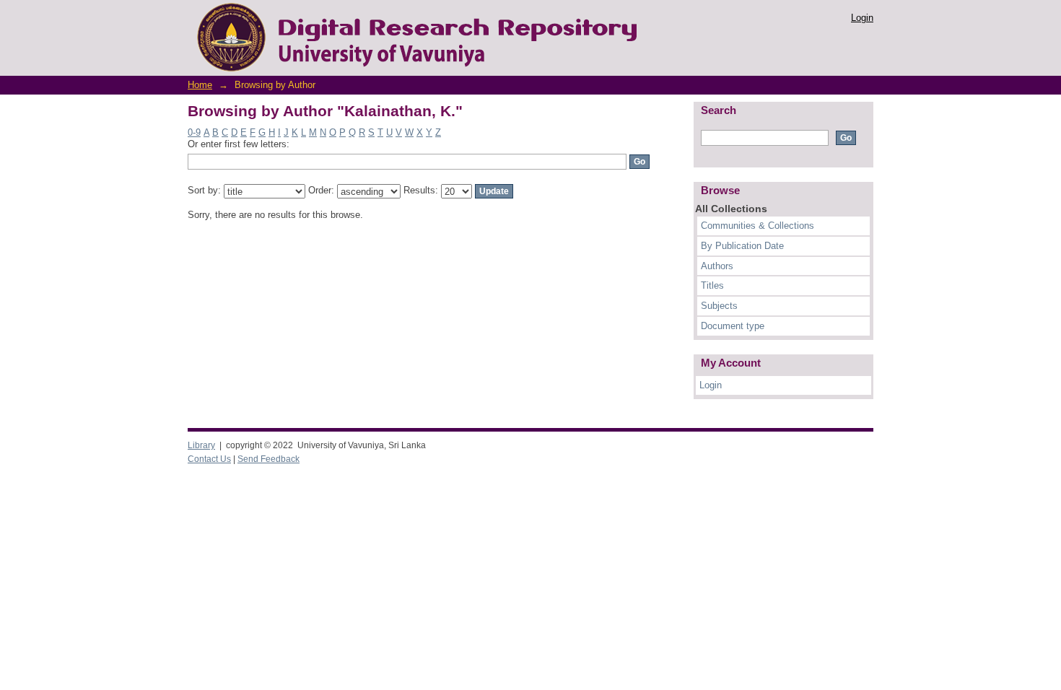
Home (200, 84)
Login (862, 17)
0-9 (194, 132)
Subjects (719, 305)
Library (201, 445)
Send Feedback (268, 459)
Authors (717, 266)
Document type (732, 325)
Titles (712, 285)
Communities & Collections (757, 225)
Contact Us (209, 459)
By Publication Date (742, 245)
